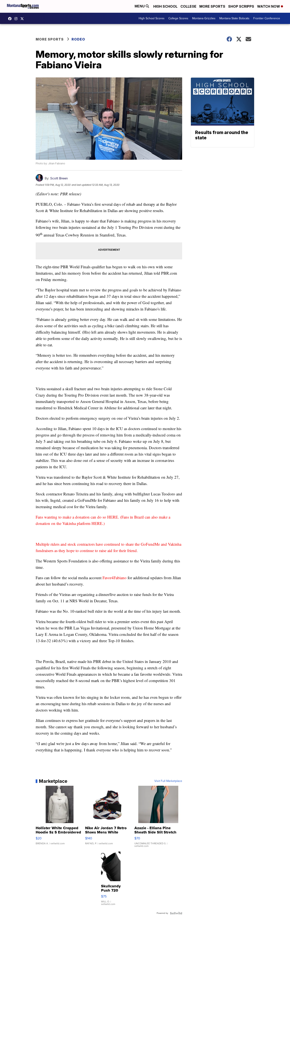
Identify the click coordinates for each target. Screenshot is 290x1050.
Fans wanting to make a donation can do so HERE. (77, 517)
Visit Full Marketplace (168, 781)
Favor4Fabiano (115, 577)
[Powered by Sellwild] (176, 913)
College (188, 6)
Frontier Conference (266, 18)
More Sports (212, 6)
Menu (140, 6)
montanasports (11, 18)
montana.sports (17, 18)
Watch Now (269, 6)
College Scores (178, 18)
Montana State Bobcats (234, 18)
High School (165, 6)
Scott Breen (59, 178)
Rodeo (78, 39)
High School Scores (152, 18)
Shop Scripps (241, 6)
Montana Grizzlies (203, 18)
